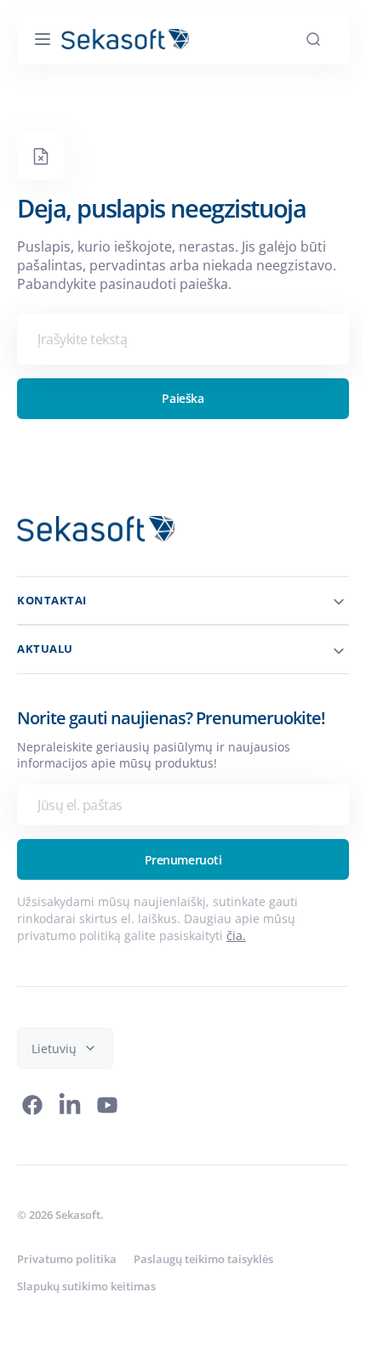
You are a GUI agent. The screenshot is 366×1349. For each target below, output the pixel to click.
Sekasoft (77, 1214)
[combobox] (176, 339)
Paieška (176, 398)
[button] (42, 39)
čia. (236, 935)
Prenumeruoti (176, 860)
